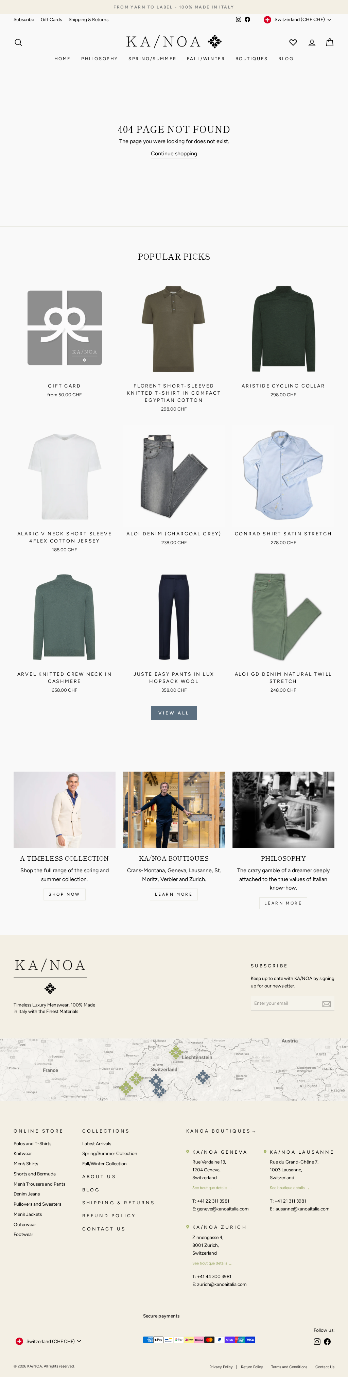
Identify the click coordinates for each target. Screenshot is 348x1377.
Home (62, 58)
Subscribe (24, 19)
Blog (286, 58)
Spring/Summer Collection (109, 1153)
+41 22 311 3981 (213, 1201)
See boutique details (209, 1187)
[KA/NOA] (50, 978)
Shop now (65, 894)
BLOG (91, 1189)
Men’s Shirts (26, 1163)
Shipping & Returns (88, 19)
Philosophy (99, 58)
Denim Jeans (27, 1194)
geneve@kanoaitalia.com (223, 1208)
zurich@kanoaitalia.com (222, 1284)
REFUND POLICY (109, 1215)
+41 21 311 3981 (290, 1201)
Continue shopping (174, 153)
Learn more (174, 894)
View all (173, 713)
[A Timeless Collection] (65, 810)
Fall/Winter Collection (104, 1163)
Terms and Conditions (289, 1367)
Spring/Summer (152, 58)
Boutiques (252, 58)
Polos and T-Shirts (32, 1143)
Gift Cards (51, 19)
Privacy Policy (221, 1367)
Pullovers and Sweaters (37, 1204)
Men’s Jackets (28, 1214)
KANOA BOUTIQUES (218, 1131)
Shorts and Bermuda (35, 1173)
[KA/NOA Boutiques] (174, 810)
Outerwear (25, 1224)
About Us (99, 1176)
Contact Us (324, 1367)
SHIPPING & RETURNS (118, 1202)
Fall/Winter (206, 58)
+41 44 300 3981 (214, 1276)
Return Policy (252, 1367)
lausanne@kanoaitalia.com (302, 1208)
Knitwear (23, 1153)
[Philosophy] (283, 810)
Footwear (23, 1234)
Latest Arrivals (96, 1143)
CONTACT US (104, 1229)
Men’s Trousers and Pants (39, 1184)
